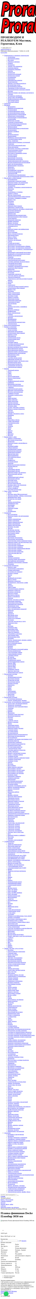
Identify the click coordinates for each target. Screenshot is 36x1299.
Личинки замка (12, 406)
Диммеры (10, 1162)
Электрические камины (15, 367)
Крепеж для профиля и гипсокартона (19, 860)
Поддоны (10, 764)
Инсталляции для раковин (15, 771)
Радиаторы (11, 340)
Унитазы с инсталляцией (15, 840)
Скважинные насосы (14, 804)
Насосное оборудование (15, 796)
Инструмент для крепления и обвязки (19, 246)
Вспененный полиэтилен (15, 159)
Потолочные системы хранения (17, 1030)
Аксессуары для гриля (14, 1085)
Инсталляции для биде (14, 768)
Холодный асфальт (13, 102)
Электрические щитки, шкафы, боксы (19, 1192)
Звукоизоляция (12, 130)
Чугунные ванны (13, 731)
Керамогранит (12, 644)
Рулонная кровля (13, 461)
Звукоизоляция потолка (15, 677)
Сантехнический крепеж (15, 389)
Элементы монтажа (13, 778)
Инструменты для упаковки (16, 1108)
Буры (9, 227)
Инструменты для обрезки (15, 999)
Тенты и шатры (12, 987)
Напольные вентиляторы (15, 331)
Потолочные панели (14, 682)
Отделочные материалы (11, 565)
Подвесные (11, 695)
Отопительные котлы (14, 337)
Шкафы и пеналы (13, 795)
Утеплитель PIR (12, 173)
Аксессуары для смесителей (16, 823)
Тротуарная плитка (13, 100)
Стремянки (11, 204)
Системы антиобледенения (16, 344)
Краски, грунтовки (13, 486)
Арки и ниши (12, 587)
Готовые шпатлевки (14, 570)
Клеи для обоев (12, 891)
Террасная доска (12, 623)
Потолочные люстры (14, 531)
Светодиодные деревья (14, 550)
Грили (9, 1086)
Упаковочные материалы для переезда (19, 1106)
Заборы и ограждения (14, 438)
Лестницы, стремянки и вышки (17, 198)
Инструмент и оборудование (12, 178)
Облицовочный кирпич (15, 882)
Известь (10, 939)
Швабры (10, 1122)
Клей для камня (12, 894)
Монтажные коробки (14, 1168)
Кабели (10, 1145)
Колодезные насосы (13, 799)
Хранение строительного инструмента (19, 1044)
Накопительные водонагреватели (18, 734)
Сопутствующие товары (15, 652)
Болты (9, 371)
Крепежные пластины (14, 384)
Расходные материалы (14, 210)
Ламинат (10, 612)
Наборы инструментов (14, 255)
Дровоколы (11, 1063)
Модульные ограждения (15, 440)
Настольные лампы (13, 533)
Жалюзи (10, 1126)
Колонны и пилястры (14, 592)
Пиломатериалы (12, 900)
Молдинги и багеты (14, 595)
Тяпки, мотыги (12, 1021)
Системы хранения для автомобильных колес (21, 1035)
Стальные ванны (13, 730)
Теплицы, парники (13, 1103)
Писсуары (11, 837)
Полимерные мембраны (15, 96)
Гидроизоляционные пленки (16, 113)
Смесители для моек (14, 829)
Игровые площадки (13, 982)
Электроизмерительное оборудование (19, 196)
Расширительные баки (14, 745)
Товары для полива (13, 1105)
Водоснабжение (12, 737)
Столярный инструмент (15, 265)
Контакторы (11, 1159)
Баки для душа (12, 971)
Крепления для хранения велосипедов (19, 1029)
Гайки (9, 373)
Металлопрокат (12, 897)
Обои (9, 624)
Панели (10, 762)
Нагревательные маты (14, 362)
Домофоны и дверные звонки (16, 1139)
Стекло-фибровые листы (15, 866)
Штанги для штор (13, 722)
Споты (10, 554)
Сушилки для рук (13, 720)
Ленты (10, 133)
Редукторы (11, 272)
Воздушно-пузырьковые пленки (17, 153)
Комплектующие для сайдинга (17, 472)
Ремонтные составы (14, 120)
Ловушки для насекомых (15, 957)
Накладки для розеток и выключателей (19, 1170)
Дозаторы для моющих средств (17, 785)
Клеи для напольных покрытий (17, 609)
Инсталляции (12, 765)
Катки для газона (13, 954)
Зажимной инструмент (14, 244)
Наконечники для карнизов (16, 1131)
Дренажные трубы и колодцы (16, 88)
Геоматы (10, 63)
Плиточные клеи (13, 923)
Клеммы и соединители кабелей (17, 1148)
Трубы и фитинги (13, 751)
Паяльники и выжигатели (15, 207)
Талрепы (10, 426)
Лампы (10, 517)
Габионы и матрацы (14, 61)
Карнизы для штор (13, 1130)
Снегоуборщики (12, 1071)
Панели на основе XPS (14, 863)
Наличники (11, 505)
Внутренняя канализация (15, 781)
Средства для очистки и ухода (17, 621)
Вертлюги (11, 412)
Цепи (9, 429)
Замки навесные (12, 399)
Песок (9, 944)
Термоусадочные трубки (15, 1154)
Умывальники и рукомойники (17, 976)
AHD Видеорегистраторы (15, 1178)
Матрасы (10, 1047)
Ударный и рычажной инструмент (18, 266)
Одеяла (10, 1049)
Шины (10, 689)
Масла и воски (12, 579)
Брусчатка (11, 60)
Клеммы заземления (14, 271)
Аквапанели (11, 854)
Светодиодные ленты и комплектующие (20, 540)
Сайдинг (10, 468)
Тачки (9, 1018)
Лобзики (10, 308)
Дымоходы (11, 1077)
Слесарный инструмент (15, 263)
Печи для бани (12, 1080)
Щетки (10, 1123)
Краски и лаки (12, 567)
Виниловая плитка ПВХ (15, 602)
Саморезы (11, 387)
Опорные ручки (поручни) (16, 714)
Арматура (11, 843)
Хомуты (10, 430)
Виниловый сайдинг (14, 471)
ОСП (9, 875)
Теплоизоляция (12, 156)
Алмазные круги (13, 226)
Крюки (10, 418)
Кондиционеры (12, 328)
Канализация (11, 779)
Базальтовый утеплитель (15, 158)
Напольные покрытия (14, 601)
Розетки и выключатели (15, 1161)
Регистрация (9, 1199)
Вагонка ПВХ (12, 658)
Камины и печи (12, 334)
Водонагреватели (13, 733)
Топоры (10, 1019)
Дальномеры (11, 185)
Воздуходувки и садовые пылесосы (18, 1060)
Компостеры (11, 956)
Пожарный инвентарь (14, 220)
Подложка (11, 620)
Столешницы (12, 1054)
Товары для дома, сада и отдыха (13, 948)
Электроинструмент (14, 302)
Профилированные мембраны (17, 99)
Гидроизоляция (12, 109)
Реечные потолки (13, 683)
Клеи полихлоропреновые (12, 325)
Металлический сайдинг (15, 474)
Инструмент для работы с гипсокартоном (20, 249)
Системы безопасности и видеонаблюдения (21, 1174)
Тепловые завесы (13, 342)
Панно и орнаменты (14, 596)
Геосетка (10, 71)
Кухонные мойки (13, 784)
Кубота (10, 686)
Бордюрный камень (13, 58)
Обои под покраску (13, 632)
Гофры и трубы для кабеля (15, 1143)
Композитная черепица (14, 451)
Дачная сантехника (13, 968)
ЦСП (9, 878)
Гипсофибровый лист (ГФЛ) (16, 858)
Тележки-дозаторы (13, 965)
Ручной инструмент (14, 243)
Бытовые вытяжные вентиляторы (18, 347)
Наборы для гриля (13, 1089)
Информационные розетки (16, 1165)
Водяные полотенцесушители (17, 810)
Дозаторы (10, 708)
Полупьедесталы (13, 816)
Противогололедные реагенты (17, 962)
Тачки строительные (14, 292)
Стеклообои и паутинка (15, 633)
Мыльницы (11, 713)
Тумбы (10, 793)
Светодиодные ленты (14, 544)
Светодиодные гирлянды (15, 547)
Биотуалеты (11, 973)
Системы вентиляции (14, 345)
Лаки (9, 576)
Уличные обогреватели (14, 1092)
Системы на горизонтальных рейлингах (20, 1032)
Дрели (9, 305)
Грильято (10, 675)
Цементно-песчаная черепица (16, 464)
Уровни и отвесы (13, 193)
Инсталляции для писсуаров (16, 770)
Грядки (10, 1099)
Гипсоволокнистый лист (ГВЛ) (17, 855)
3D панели (11, 657)
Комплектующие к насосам (16, 801)
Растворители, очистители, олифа (18, 582)
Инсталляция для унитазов (16, 773)
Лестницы (11, 201)
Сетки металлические (14, 909)
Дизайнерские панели (14, 660)
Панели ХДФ (12, 668)
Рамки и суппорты (13, 1171)
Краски (10, 575)
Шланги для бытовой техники (17, 753)
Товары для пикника (14, 1083)
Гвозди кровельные (13, 376)
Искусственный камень (15, 643)
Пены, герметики (13, 141)
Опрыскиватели (12, 1007)
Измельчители (12, 1064)
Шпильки (10, 433)
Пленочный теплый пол (15, 364)
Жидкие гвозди (12, 888)
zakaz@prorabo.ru (6, 49)
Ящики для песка (13, 223)
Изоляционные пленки (14, 449)
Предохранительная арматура (16, 744)
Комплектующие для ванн (15, 728)
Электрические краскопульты (16, 322)
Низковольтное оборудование (16, 1157)
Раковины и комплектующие (16, 815)
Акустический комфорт (15, 125)
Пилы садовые (12, 1009)
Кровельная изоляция (14, 452)
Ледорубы (11, 1002)
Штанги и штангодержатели (16, 409)
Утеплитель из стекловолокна (17, 175)
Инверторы (11, 269)
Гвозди (10, 375)
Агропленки (11, 57)
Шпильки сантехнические (15, 390)
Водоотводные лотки (14, 85)
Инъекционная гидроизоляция (17, 114)
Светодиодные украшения (15, 545)
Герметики (7, 103)
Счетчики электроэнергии (15, 1190)
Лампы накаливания (14, 523)
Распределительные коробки (16, 1151)
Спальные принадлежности (16, 1046)
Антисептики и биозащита (16, 568)
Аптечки (10, 282)
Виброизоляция (12, 127)
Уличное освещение (14, 558)
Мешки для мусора (13, 1116)
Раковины (11, 819)
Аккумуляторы (12, 303)
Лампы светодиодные (14, 525)
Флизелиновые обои (14, 637)
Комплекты (11, 685)
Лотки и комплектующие (15, 1150)
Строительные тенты (14, 911)
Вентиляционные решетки (16, 350)
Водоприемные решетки (15, 86)
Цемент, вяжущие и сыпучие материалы (20, 936)
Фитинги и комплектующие (16, 812)
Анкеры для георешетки (15, 66)
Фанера (10, 877)
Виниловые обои (13, 629)
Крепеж (6, 368)
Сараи (9, 985)
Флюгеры (10, 463)
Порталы (10, 598)
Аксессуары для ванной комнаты (17, 703)
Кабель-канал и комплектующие (17, 1147)
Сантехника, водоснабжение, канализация (17, 702)
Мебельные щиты (13, 906)
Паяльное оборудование (15, 206)
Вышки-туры (12, 199)
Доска (9, 905)
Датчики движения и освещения (17, 1137)
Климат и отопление (10, 327)
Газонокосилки (12, 1061)
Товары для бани (13, 1075)
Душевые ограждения (14, 759)
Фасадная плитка (13, 482)
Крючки (10, 711)
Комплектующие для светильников (18, 516)
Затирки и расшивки (14, 917)
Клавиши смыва (12, 775)
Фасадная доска (12, 480)
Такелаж (10, 410)
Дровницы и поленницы (15, 981)
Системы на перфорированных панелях (19, 1033)
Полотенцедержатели (14, 716)
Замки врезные (12, 398)
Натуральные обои (13, 630)
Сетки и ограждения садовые (16, 964)
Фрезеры (10, 317)
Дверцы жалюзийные (14, 502)
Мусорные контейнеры (14, 959)
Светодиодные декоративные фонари (19, 548)
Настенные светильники (15, 537)
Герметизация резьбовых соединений (19, 142)
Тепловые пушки (13, 296)
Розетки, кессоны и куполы (16, 599)
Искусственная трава (14, 607)
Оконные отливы (13, 508)
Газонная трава (12, 953)
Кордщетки (11, 230)
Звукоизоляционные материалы (17, 123)
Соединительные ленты (15, 139)
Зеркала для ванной (13, 788)
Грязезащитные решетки (15, 80)
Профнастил (11, 460)
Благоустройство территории (16, 951)
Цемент (10, 945)
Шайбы (10, 432)
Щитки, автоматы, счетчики (16, 1185)
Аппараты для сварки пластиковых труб (20, 739)
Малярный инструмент (14, 578)
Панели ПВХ (12, 666)
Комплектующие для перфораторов (18, 229)
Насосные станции (13, 802)
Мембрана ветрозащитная (15, 108)
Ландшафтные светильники (16, 561)
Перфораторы (12, 311)
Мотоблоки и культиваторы (16, 1068)
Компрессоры (12, 213)
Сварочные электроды (14, 274)
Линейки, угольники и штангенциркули (20, 187)
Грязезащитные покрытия (15, 604)
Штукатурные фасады (14, 483)
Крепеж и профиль (13, 131)
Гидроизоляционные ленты (16, 111)
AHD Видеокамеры (13, 1176)
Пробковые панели (13, 669)
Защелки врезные (13, 402)
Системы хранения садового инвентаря (19, 1037)
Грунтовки (11, 914)
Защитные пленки (13, 1114)
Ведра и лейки (12, 995)
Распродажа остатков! (10, 697)
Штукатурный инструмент (16, 934)
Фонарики (11, 564)
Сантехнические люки (14, 748)
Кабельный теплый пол (15, 359)
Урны (9, 967)
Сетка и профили (13, 488)
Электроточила (12, 323)
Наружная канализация (15, 782)
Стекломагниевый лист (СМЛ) (17, 868)
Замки (9, 396)
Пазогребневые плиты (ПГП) (16, 851)
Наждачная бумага (13, 235)
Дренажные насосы (13, 798)
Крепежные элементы (14, 776)
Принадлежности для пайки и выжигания (20, 209)
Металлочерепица (13, 455)
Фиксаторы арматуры (14, 846)
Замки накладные (13, 401)
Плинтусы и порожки (14, 618)
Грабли (10, 998)
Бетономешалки (12, 179)
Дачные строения (13, 978)
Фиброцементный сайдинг (16, 477)
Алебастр (10, 937)
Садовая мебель (12, 1026)
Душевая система (13, 756)
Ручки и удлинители (14, 1015)
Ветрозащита (11, 106)
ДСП (9, 874)
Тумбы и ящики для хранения (16, 1040)
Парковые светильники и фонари (18, 562)
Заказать (23, 1240)
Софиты (10, 475)
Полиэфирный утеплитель (16, 170)
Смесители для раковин (15, 830)
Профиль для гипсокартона (16, 864)
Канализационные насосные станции (19, 89)
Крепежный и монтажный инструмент (19, 252)
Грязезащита (11, 78)
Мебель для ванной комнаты (16, 787)
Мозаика (10, 647)
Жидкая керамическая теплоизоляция (19, 162)
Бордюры (10, 626)
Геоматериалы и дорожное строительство (16, 55)
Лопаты (10, 1004)
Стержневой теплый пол (15, 365)
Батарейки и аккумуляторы (16, 1134)
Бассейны (10, 950)
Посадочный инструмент (15, 1012)
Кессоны (10, 91)
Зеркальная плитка (13, 641)
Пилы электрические (14, 313)
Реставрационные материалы (16, 925)
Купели (10, 1078)
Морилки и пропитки (14, 581)
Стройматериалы (9, 841)
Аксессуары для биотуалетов (16, 970)
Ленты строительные (14, 861)
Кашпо (10, 1100)
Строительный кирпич (14, 885)
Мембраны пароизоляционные (17, 137)
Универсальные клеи (14, 895)
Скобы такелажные (13, 421)
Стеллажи (11, 1038)
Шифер (10, 869)
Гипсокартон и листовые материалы (18, 852)
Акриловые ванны (13, 725)
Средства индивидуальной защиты (18, 286)
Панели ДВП (12, 663)
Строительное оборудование (16, 288)
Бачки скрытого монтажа (15, 767)
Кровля (10, 444)
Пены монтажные (13, 147)
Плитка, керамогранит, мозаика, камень (19, 640)
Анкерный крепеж (13, 370)
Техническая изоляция (14, 172)
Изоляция (7, 105)
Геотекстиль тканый (14, 75)
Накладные (11, 694)
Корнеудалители (12, 1001)
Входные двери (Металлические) (17, 494)
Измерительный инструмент (16, 184)
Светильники (12, 536)
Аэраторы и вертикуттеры (15, 1057)
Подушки (10, 1050)
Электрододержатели (14, 277)
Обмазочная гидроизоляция (16, 116)
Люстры (10, 528)
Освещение (7, 513)
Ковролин (11, 610)
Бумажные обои (12, 627)
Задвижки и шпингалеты (15, 395)
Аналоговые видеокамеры (15, 1181)
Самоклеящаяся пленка (14, 654)
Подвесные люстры (13, 530)
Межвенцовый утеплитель (16, 165)
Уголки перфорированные (15, 385)
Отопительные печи (14, 339)
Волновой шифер (13, 446)
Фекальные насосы (13, 806)
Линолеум (11, 613)
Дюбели (10, 379)
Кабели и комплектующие (15, 1142)
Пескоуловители (12, 82)
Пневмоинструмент (13, 212)
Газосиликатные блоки (14, 849)
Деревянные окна (13, 503)
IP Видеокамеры (12, 1179)
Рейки (9, 688)
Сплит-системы (12, 330)
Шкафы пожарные (13, 221)
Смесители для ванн (14, 826)
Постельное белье (13, 1052)
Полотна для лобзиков (14, 240)
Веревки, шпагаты (13, 1111)
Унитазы (10, 838)
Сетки (9, 908)
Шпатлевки (11, 931)
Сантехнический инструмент (16, 260)
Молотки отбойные (13, 309)
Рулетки (10, 190)
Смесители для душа (14, 827)
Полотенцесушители (14, 809)
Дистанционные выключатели (17, 1164)
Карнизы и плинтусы (14, 590)
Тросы (9, 427)
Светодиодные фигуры (14, 553)
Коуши (10, 416)
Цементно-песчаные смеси (16, 930)
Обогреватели (12, 336)
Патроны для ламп (13, 527)
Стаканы (10, 719)
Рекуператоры (12, 356)
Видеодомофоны (13, 1182)
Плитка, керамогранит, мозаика (17, 700)
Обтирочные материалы (15, 1117)
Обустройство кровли (14, 457)
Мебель (10, 1023)
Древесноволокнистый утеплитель (18, 161)
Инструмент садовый (14, 993)
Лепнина (10, 585)
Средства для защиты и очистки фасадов (20, 928)
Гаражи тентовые (13, 979)
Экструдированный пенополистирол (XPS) (21, 176)
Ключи (10, 251)
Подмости (11, 203)
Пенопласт (11, 167)
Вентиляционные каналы (15, 348)
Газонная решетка (13, 68)
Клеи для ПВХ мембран (15, 892)
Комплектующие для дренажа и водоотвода (21, 92)
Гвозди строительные (14, 378)
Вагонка (10, 903)
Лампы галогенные (13, 520)
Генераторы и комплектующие (17, 181)
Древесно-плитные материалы (17, 871)
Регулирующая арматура (15, 747)
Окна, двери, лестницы (11, 491)
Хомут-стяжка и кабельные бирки (18, 1156)
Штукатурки (11, 933)
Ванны (10, 723)
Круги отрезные (12, 232)
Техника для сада (13, 1055)
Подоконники (12, 511)
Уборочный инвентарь (14, 300)
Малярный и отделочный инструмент (19, 254)
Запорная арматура (13, 740)
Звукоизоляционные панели (16, 661)
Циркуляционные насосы (15, 807)
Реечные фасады (12, 466)
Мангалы (10, 1088)
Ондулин (10, 458)
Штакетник (11, 441)
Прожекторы (11, 534)
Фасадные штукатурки (14, 489)
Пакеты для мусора (13, 1119)
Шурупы (10, 435)
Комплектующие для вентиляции (18, 351)
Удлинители (11, 1184)
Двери (9, 492)
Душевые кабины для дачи (16, 975)
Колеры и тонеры (13, 573)
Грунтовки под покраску (15, 571)
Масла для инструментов (15, 234)
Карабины (11, 415)
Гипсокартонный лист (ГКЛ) (16, 857)
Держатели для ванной (14, 705)
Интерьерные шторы (14, 1128)
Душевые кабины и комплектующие (18, 757)
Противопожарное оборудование (17, 216)
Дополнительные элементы (16, 589)
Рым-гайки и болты (13, 420)
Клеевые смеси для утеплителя (17, 485)
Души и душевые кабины (15, 754)
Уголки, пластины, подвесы (16, 407)
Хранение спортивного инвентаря (18, 1043)
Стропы (10, 424)
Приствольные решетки (15, 961)
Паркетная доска (13, 616)
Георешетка (11, 65)
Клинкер (10, 646)
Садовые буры (12, 1016)
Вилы (9, 996)
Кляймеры (11, 382)
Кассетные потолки (13, 678)
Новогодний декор (13, 990)
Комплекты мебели (13, 792)
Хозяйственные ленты (14, 1120)
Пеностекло (11, 168)
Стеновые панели (13, 655)
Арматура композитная (14, 844)
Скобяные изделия (13, 393)
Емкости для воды (13, 992)
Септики (10, 94)
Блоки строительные (14, 847)
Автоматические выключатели (17, 1187)
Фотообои (11, 638)
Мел (9, 942)
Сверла (10, 241)
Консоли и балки (13, 593)
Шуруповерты (12, 320)
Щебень (10, 947)
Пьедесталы (11, 818)
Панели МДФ (12, 664)
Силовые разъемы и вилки (16, 1153)
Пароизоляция (12, 136)
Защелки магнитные (14, 404)
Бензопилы (11, 1058)
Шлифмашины (12, 319)
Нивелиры (11, 189)
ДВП (9, 872)
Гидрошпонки (12, 77)
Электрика (7, 1133)
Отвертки (10, 257)
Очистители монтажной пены (17, 145)
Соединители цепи (13, 423)
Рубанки (10, 314)
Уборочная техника (13, 299)
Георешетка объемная (14, 69)
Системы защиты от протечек (16, 750)
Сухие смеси (11, 913)
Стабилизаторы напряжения (16, 1188)
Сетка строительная (13, 926)
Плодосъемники (12, 1010)
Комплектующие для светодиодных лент (20, 542)
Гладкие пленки (12, 154)
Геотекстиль (11, 72)
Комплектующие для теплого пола (18, 361)
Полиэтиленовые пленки (15, 150)
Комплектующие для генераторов (18, 182)
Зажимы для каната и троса (16, 413)
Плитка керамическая (14, 651)
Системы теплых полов (15, 358)
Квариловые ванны (13, 726)
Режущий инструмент (14, 258)
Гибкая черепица (13, 447)
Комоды (10, 790)
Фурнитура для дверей (14, 499)
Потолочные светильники (15, 539)
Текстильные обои (13, 635)
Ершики (10, 709)
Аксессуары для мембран (15, 97)
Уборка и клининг (13, 297)
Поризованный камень (14, 883)
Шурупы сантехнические (15, 392)
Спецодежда (11, 285)
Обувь (9, 283)
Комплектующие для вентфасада (17, 443)
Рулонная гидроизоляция (15, 122)
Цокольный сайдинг (14, 478)
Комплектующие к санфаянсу (16, 835)
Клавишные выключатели (15, 1167)
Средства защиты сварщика (16, 275)
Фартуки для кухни (13, 671)
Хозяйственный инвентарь (16, 1109)
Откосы (10, 509)
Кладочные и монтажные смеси (17, 919)
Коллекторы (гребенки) (15, 742)
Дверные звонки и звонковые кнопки (19, 1140)
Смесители (11, 821)
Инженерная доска (13, 606)
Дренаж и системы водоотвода (17, 83)
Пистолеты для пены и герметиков (18, 148)
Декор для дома (12, 988)
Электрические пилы (14, 1074)
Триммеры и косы (13, 1072)
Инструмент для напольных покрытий (19, 247)
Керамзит (10, 940)
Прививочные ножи (14, 1013)
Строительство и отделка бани (17, 1081)
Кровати (10, 1024)
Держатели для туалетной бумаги (18, 706)
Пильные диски (12, 238)
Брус (9, 902)
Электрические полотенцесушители (18, 813)
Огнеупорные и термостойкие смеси (19, 922)
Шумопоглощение (13, 134)
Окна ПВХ (11, 506)
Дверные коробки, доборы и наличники (20, 496)
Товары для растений (14, 1094)
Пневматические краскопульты (17, 215)
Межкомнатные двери (14, 497)
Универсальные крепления (16, 1041)
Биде (9, 833)
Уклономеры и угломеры (15, 192)
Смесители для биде (14, 824)
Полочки (10, 717)
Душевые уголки (13, 761)
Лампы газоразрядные (14, 519)
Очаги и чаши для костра (15, 1091)
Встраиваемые (12, 692)
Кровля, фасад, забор (10, 437)
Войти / (3, 1199)
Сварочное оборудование (15, 268)
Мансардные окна (13, 454)
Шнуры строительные (14, 195)
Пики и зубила (12, 237)
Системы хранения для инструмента (18, 261)
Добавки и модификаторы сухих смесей (20, 916)
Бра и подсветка (12, 514)
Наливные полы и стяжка (15, 920)
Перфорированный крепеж (16, 381)
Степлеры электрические (15, 316)
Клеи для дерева (12, 889)
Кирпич (10, 880)
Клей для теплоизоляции (15, 164)
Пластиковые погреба (14, 984)
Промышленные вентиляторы (17, 353)
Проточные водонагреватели (16, 736)
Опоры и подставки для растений (18, 1102)
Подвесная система (13, 680)
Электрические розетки (15, 1173)
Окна (9, 500)
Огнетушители (12, 218)
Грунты (10, 1097)
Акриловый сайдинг (14, 469)
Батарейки (11, 1136)
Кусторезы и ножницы (14, 1066)
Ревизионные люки (13, 354)
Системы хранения (13, 1027)
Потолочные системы (10, 674)
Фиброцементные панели (15, 672)
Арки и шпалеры (13, 1095)
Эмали (10, 584)
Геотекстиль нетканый (14, 74)
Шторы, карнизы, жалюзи (15, 1125)
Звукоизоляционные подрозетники (18, 128)
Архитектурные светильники (16, 559)
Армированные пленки (15, 151)
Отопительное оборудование (16, 333)
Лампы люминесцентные (15, 522)
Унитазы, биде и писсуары (16, 832)
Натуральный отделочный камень (18, 649)
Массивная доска (13, 615)
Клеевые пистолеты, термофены (17, 306)
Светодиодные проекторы (15, 551)
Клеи (9, 886)
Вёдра (9, 1112)
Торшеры (10, 556)
